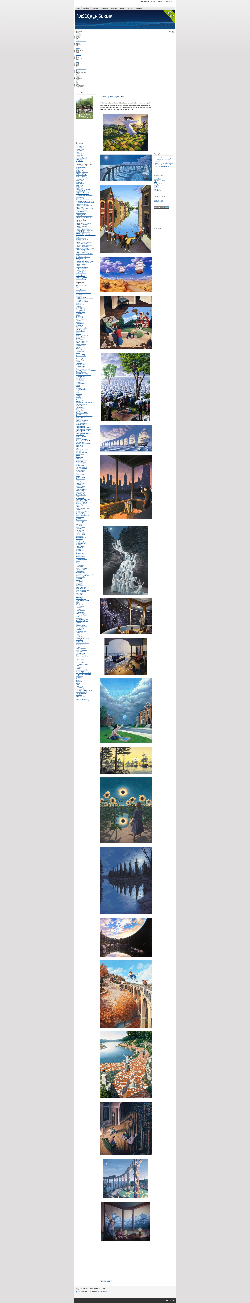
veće (151, 1)
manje (170, 1)
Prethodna (103, 1281)
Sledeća (109, 1281)
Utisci (122, 8)
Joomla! (78, 1291)
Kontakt (139, 8)
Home (78, 8)
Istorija (130, 8)
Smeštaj (86, 8)
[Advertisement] (85, 130)
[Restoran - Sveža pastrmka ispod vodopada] (84, 118)
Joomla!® (172, 1300)
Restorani (95, 8)
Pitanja (105, 8)
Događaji (114, 8)
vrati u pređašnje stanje (161, 1)
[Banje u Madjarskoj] (82, 700)
